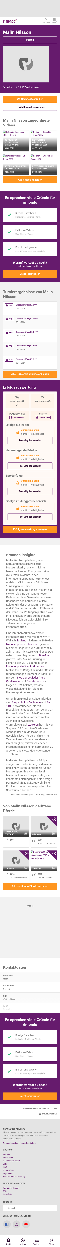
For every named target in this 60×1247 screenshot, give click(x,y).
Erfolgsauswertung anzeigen (30, 529)
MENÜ (54, 22)
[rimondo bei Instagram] (16, 1224)
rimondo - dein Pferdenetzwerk (10, 21)
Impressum (8, 1173)
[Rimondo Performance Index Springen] (49, 401)
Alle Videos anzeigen (30, 179)
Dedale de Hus (35, 681)
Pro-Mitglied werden (30, 440)
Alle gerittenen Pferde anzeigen (30, 886)
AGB (5, 1167)
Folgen (30, 39)
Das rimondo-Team (11, 1161)
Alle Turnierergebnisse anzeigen (30, 374)
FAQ (5, 1191)
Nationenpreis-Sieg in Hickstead (25, 666)
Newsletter (8, 1194)
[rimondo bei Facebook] (7, 1224)
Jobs (5, 1164)
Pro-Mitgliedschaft (11, 1188)
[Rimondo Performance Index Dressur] (23, 401)
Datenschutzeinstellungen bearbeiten (19, 1143)
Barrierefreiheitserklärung (14, 1176)
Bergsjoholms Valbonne (26, 702)
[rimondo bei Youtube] (26, 1224)
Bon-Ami (44, 655)
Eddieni (20, 640)
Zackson (33, 724)
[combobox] (30, 1208)
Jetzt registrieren (30, 273)
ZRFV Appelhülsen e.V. (29, 87)
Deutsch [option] (11, 1208)
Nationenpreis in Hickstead (22, 644)
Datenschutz (8, 1170)
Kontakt (6, 1154)
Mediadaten (8, 1157)
